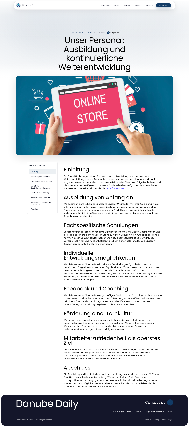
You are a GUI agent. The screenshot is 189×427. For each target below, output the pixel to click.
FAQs (138, 411)
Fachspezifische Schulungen (41, 181)
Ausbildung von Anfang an (40, 176)
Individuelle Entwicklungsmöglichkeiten (40, 187)
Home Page (118, 411)
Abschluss (34, 209)
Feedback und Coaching (40, 193)
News (130, 411)
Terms (163, 419)
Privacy (156, 419)
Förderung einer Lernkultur (40, 197)
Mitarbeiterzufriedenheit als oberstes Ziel (41, 203)
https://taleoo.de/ (115, 188)
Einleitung (34, 172)
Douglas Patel (114, 32)
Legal (170, 419)
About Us (148, 419)
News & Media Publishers (81, 32)
